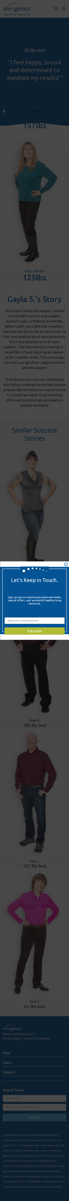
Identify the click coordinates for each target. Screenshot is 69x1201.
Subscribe (34, 631)
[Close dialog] (66, 564)
